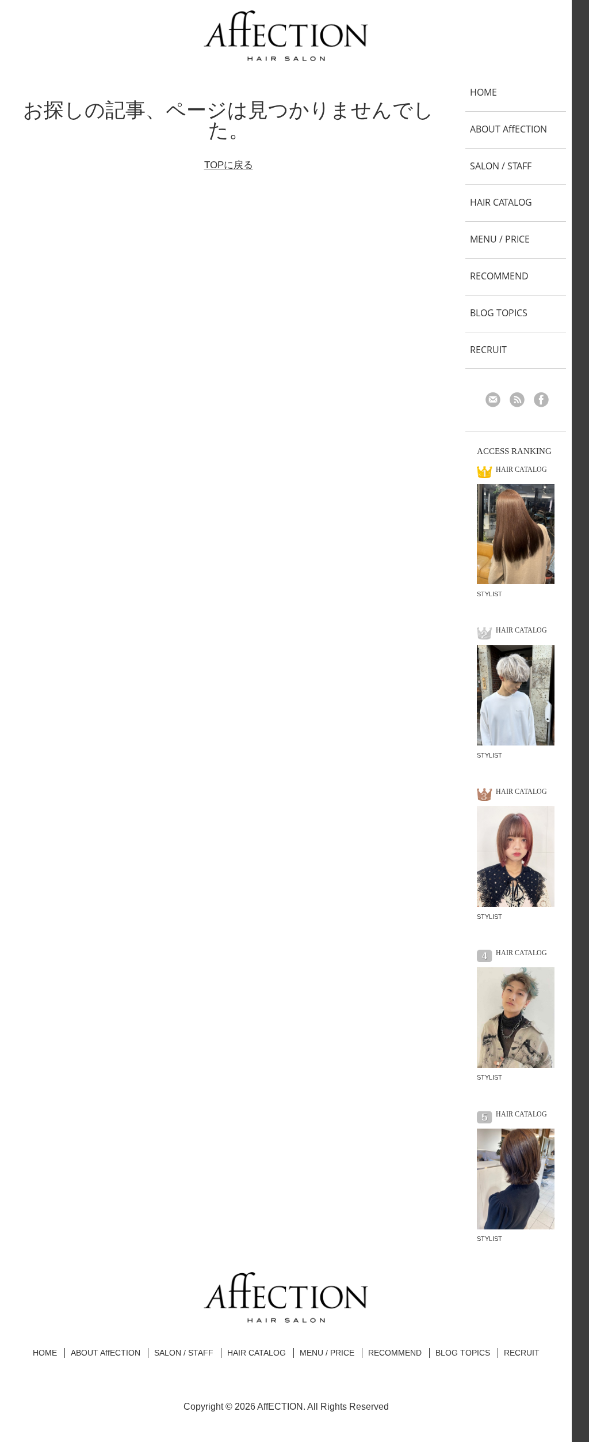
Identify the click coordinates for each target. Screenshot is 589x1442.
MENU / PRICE (500, 239)
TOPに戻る (228, 165)
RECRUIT (488, 349)
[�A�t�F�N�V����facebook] (545, 401)
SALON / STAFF (500, 166)
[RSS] (521, 401)
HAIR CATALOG (501, 202)
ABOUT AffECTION (508, 129)
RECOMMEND (499, 276)
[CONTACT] (496, 401)
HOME (483, 92)
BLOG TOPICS (498, 312)
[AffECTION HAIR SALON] (286, 56)
